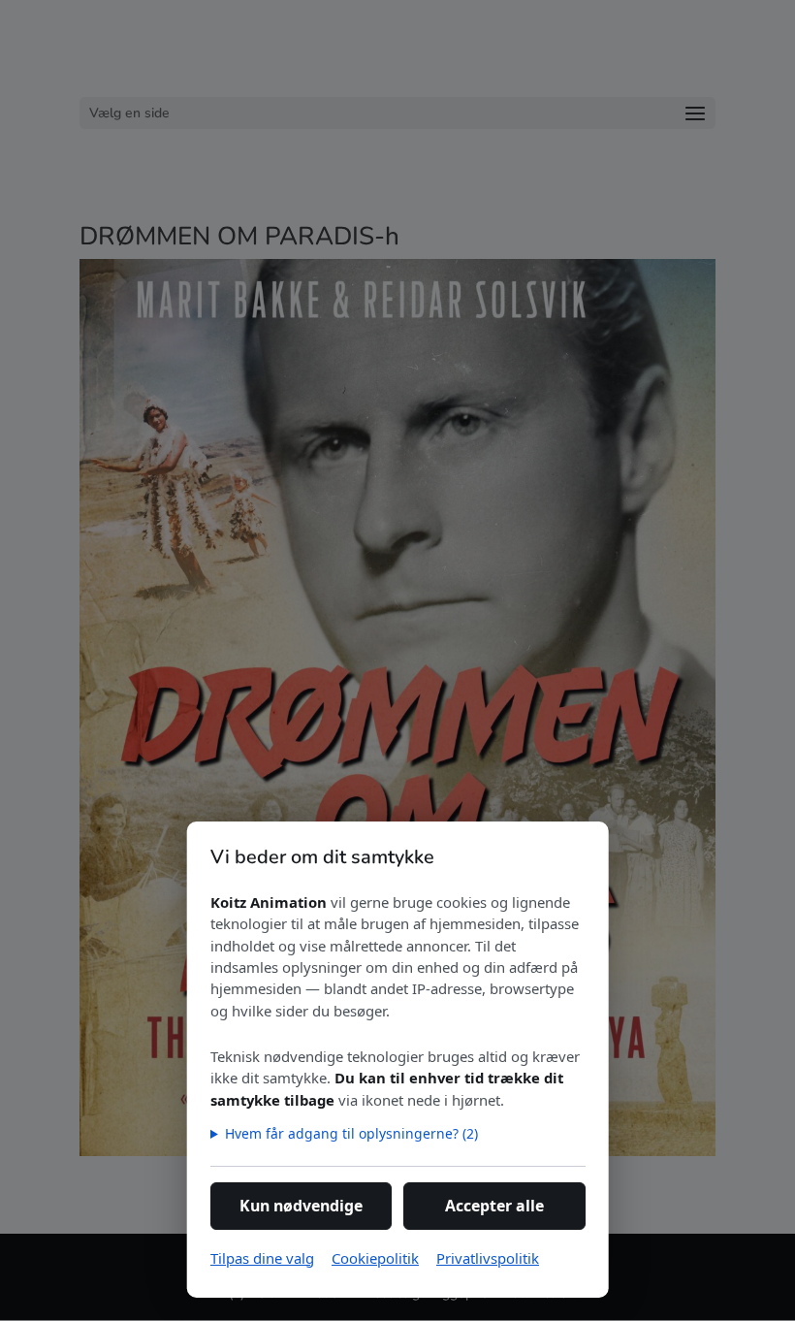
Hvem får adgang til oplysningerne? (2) (350, 1133)
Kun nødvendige (301, 1205)
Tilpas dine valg (262, 1258)
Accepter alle (494, 1205)
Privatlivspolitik (487, 1258)
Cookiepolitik (375, 1258)
